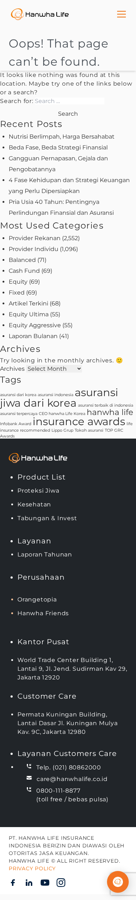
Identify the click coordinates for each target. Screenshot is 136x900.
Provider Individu (33, 249)
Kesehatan (34, 504)
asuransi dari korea (18, 395)
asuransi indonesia (55, 395)
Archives (12, 368)
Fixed (17, 292)
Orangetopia (37, 599)
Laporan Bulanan (33, 336)
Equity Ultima (29, 314)
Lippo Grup (62, 430)
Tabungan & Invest (47, 518)
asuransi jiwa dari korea (59, 397)
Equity (18, 281)
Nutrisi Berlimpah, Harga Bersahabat (62, 136)
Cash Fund (24, 270)
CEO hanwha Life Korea (62, 413)
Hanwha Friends (43, 613)
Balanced (22, 259)
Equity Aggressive (35, 325)
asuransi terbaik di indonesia (105, 405)
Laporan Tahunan (44, 554)
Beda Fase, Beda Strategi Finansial (58, 147)
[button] (118, 882)
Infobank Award (15, 424)
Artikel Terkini (28, 303)
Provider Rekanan (35, 238)
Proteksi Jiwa (38, 490)
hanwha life (110, 412)
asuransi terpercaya (18, 413)
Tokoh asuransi (89, 430)
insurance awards (79, 421)
